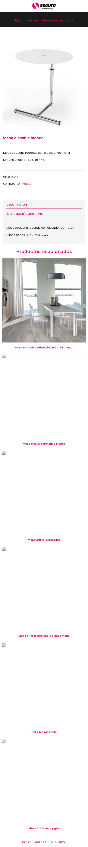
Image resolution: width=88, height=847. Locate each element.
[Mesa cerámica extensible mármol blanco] (44, 300)
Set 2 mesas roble (44, 732)
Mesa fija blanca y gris (44, 828)
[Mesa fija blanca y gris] (44, 781)
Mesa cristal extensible (44, 540)
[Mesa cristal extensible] (44, 493)
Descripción (16, 205)
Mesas (33, 20)
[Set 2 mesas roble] (44, 685)
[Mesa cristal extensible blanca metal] (44, 589)
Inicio (19, 20)
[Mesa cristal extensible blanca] (44, 397)
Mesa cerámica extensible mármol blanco (44, 347)
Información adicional (25, 214)
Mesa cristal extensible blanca (44, 443)
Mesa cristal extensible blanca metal (44, 636)
